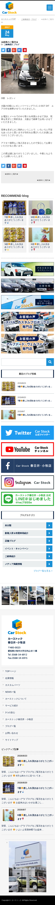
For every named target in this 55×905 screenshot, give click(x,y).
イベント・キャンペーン (16, 548)
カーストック (16, 900)
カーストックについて (16, 699)
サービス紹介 (11, 705)
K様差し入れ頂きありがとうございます (40, 247)
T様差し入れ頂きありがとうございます (14, 220)
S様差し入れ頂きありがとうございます (14, 247)
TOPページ (10, 671)
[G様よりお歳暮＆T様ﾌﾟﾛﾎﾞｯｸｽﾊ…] (6, 595)
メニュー (50, 7)
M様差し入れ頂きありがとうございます (40, 220)
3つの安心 (10, 712)
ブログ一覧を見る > (42, 571)
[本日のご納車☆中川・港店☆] (50, 595)
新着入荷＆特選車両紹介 (16, 533)
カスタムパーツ (12, 685)
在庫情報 (9, 678)
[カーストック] (13, 8)
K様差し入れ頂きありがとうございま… (35, 415)
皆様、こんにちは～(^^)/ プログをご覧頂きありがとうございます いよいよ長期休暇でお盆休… (27, 828)
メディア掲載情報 (13, 564)
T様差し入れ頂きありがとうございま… (35, 401)
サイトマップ (11, 740)
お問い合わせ (11, 733)
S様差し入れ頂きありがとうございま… (35, 387)
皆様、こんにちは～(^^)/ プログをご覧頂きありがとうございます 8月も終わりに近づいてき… (27, 774)
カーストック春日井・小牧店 (19, 719)
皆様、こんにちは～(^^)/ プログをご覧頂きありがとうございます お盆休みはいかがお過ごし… (27, 801)
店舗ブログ (10, 541)
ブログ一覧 (10, 726)
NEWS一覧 (10, 692)
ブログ (34, 19)
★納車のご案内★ (11, 174)
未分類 (8, 525)
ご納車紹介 (25, 19)
